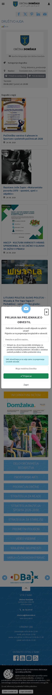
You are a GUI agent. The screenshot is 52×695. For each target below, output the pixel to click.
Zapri (26, 384)
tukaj (39, 352)
